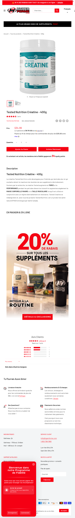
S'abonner (47, 480)
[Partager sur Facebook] (57, 120)
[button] (11, 116)
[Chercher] (57, 11)
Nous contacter (9, 461)
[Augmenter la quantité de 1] (26, 142)
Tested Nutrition (12, 121)
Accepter (64, 510)
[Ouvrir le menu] (4, 10)
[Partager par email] (67, 120)
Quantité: (9, 142)
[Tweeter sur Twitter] (63, 120)
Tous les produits (15, 34)
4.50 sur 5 (42, 341)
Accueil (6, 34)
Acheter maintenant (53, 149)
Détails (60, 2)
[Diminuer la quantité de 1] (16, 142)
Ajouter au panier (21, 149)
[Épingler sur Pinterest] (60, 120)
